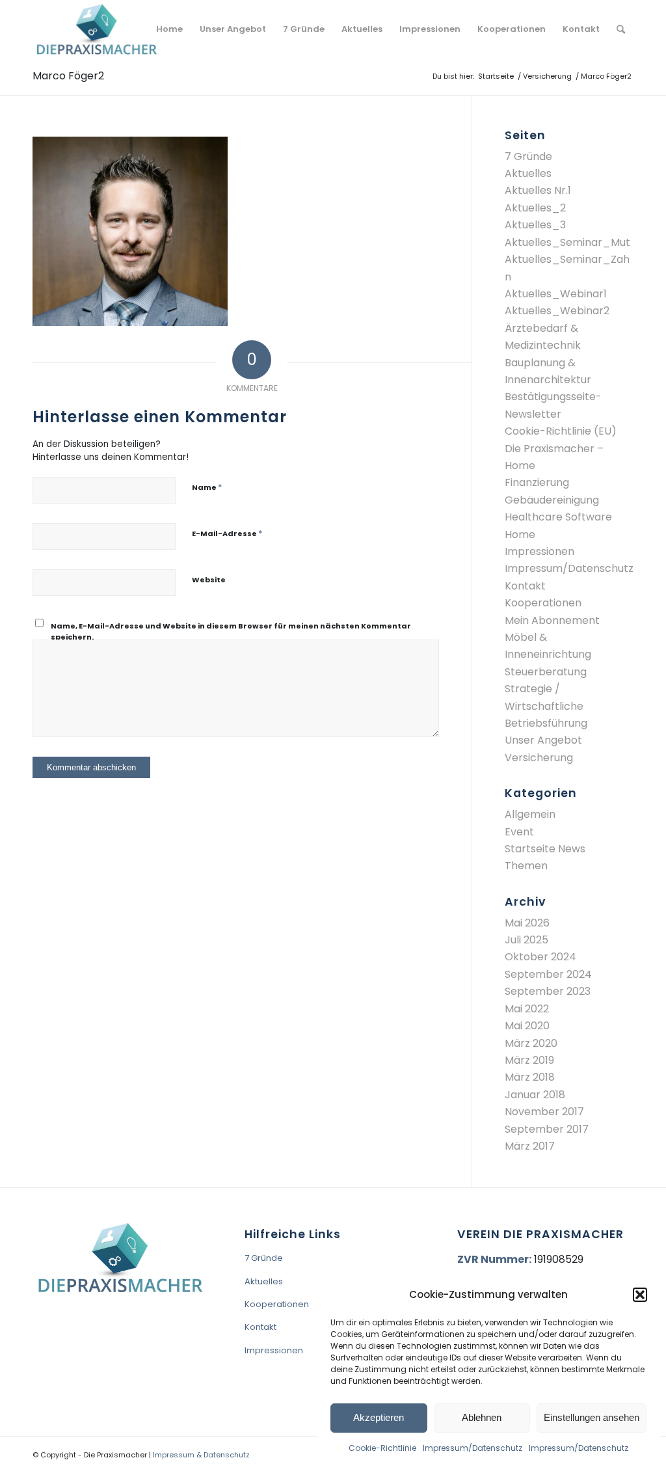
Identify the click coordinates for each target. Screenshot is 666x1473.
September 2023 (548, 991)
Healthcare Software (558, 516)
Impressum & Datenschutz (201, 1455)
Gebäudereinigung (552, 500)
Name (207, 487)
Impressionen (539, 551)
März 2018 (530, 1077)
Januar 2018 (535, 1094)
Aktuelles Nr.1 (538, 190)
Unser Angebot (543, 740)
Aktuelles (528, 173)
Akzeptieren (378, 1417)
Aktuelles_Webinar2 (557, 310)
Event (519, 831)
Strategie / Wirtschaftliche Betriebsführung (546, 706)
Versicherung (539, 757)
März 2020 (531, 1043)
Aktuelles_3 (535, 224)
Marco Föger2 (68, 75)
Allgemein (530, 814)
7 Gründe (528, 156)
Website (209, 579)
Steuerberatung (546, 671)
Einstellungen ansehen (591, 1417)
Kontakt (525, 585)
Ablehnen (481, 1417)
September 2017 (547, 1129)
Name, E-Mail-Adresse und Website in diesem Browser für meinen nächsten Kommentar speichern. (231, 631)
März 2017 (530, 1146)
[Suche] (620, 29)
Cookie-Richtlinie (382, 1447)
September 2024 (548, 974)
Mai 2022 (527, 1008)
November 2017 (544, 1111)
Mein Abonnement (552, 620)
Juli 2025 (526, 939)
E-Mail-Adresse (227, 533)
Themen (526, 865)
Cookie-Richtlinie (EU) (561, 431)
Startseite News (545, 848)
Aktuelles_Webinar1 (556, 293)
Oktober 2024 (540, 956)
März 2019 (529, 1060)
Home (520, 534)
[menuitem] (169, 29)
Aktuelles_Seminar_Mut (567, 242)
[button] (639, 1294)
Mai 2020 (527, 1025)
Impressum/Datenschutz (472, 1447)
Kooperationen (543, 602)
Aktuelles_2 (535, 207)
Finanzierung (537, 482)
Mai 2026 (527, 922)
